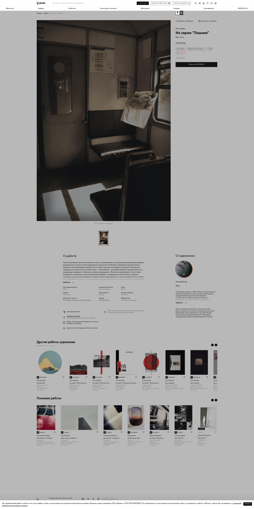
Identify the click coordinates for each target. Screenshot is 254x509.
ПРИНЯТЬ (247, 504)
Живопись (10, 8)
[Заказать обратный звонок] (196, 3)
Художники (145, 8)
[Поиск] (53, 3)
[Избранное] (208, 3)
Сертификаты (209, 8)
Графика (41, 8)
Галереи (176, 8)
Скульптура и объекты (108, 8)
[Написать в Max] (204, 3)
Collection (72, 8)
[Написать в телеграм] (200, 3)
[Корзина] (212, 3)
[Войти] (215, 3)
